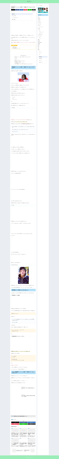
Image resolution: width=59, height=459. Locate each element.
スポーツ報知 (15, 322)
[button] (34, 9)
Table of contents (23, 55)
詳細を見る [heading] (40, 56)
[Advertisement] (23, 28)
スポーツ (12, 419)
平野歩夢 (15, 419)
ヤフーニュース (16, 131)
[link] (22, 16)
